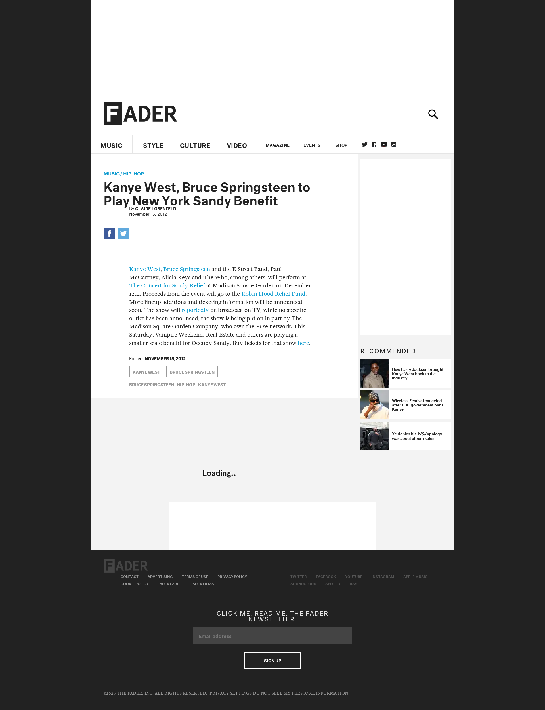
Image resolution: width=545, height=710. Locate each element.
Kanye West (144, 269)
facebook (374, 144)
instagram (393, 144)
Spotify (333, 583)
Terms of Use (195, 576)
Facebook (326, 576)
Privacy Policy (232, 576)
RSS (353, 583)
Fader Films (202, 583)
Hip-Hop (133, 173)
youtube (384, 144)
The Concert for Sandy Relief (167, 285)
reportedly (195, 310)
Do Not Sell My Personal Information (300, 693)
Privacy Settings (230, 693)
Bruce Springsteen (186, 269)
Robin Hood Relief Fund (273, 294)
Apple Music (415, 576)
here (303, 343)
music (112, 173)
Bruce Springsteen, (152, 384)
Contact (130, 576)
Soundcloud (303, 583)
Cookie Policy (134, 583)
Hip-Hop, (186, 384)
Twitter (365, 144)
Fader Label (169, 583)
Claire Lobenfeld (155, 208)
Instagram (383, 576)
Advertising (160, 576)
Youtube (353, 576)
